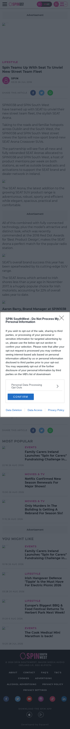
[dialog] (35, 364)
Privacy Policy (56, 410)
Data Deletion (14, 410)
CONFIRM (20, 396)
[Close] (62, 319)
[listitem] (35, 386)
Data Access (35, 410)
